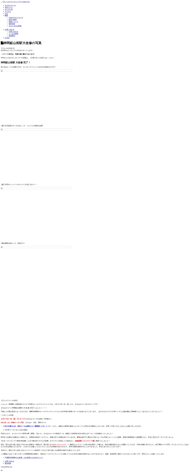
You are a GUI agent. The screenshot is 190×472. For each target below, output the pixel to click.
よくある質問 (13, 34)
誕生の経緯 (13, 20)
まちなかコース (10, 5)
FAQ (6, 13)
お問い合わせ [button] (9, 29)
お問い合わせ (13, 32)
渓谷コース (9, 7)
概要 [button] (6, 15)
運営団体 (12, 24)
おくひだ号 (9, 9)
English (7, 38)
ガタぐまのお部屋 (15, 26)
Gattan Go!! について (16, 17)
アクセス (8, 11)
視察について (13, 22)
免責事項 (12, 36)
